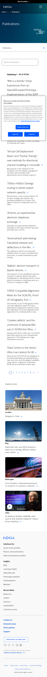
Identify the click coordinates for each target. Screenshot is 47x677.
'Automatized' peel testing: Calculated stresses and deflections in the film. (21, 243)
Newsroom (7, 594)
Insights (6, 561)
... (8, 12)
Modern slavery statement (22, 669)
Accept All (32, 134)
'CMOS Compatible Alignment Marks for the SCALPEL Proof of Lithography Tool (23, 295)
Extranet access (9, 624)
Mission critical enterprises (13, 552)
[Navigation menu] (41, 7)
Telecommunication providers (14, 556)
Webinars (6, 584)
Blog (5, 565)
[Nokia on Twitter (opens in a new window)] (13, 645)
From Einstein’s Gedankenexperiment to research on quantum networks (21, 484)
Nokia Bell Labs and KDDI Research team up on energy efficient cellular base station (20, 450)
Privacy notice (14, 665)
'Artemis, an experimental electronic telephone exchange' (21, 217)
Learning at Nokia (10, 569)
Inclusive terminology (36, 665)
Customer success (10, 609)
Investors (6, 602)
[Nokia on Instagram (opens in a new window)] (5, 645)
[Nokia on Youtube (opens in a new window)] (9, 645)
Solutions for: (8, 544)
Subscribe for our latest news (16, 639)
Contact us (7, 620)
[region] (23, 118)
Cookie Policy (24, 121)
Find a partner (9, 628)
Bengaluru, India (12, 416)
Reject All (15, 134)
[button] (23, 501)
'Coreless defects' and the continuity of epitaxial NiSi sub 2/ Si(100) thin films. (21, 325)
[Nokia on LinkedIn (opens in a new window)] (21, 645)
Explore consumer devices (13, 653)
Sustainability (8, 606)
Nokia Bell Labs (9, 573)
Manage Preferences (23, 127)
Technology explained (11, 577)
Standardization (9, 580)
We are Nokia (8, 590)
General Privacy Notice (34, 121)
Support (6, 631)
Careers (6, 598)
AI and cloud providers (11, 548)
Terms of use (24, 665)
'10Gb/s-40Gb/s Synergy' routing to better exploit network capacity (20, 188)
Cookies (6, 665)
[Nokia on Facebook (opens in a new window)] (17, 645)
